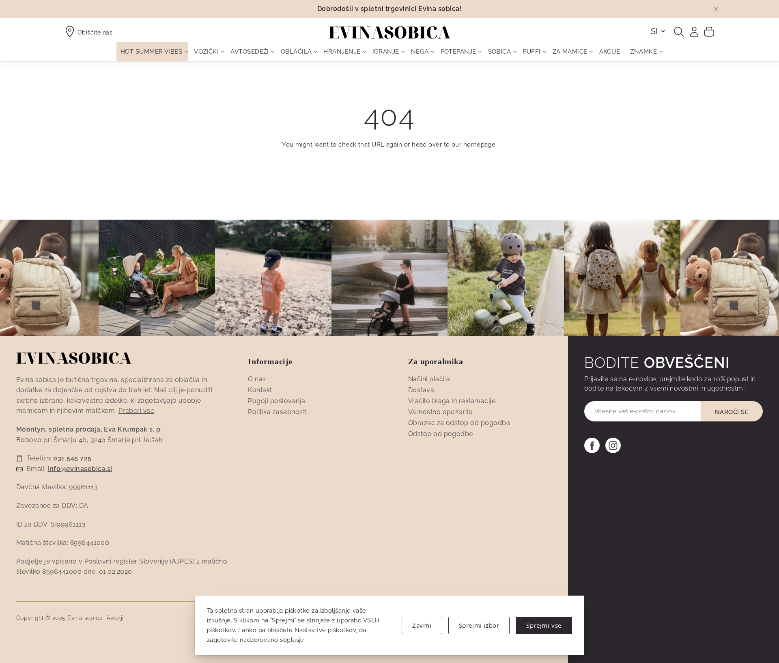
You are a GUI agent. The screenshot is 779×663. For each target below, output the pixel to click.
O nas (257, 379)
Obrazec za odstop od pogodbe (459, 423)
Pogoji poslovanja (276, 401)
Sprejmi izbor (479, 625)
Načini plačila (429, 379)
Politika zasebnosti (277, 412)
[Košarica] (709, 31)
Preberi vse (136, 411)
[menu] (389, 51)
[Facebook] (592, 445)
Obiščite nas (94, 32)
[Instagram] (613, 445)
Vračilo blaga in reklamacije (451, 401)
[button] (658, 31)
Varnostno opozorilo (440, 412)
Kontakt (260, 390)
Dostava (421, 390)
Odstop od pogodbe (440, 434)
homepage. (480, 144)
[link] (694, 31)
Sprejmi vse (544, 625)
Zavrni (422, 625)
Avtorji (115, 618)
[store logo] (389, 32)
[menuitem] (152, 51)
